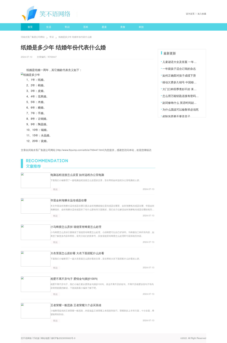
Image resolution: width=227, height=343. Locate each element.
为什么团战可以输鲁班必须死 (180, 109)
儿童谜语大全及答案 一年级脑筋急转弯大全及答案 (180, 62)
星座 (104, 27)
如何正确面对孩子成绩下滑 (179, 75)
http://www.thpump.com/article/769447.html (80, 150)
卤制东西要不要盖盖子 (176, 116)
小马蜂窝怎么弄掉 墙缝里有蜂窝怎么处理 (75, 227)
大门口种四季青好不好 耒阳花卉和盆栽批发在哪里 (180, 89)
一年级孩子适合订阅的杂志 (179, 68)
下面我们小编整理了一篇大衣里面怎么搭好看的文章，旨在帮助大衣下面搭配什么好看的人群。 (95, 258)
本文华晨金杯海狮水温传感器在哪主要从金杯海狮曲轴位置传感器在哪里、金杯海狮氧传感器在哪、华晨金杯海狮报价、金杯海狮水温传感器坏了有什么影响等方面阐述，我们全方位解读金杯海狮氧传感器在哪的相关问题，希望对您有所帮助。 (102, 207)
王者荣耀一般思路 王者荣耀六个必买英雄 (75, 305)
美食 (122, 27)
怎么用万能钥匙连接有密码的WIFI (180, 96)
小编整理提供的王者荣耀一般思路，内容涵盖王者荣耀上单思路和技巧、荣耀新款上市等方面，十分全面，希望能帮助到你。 (102, 312)
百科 (85, 27)
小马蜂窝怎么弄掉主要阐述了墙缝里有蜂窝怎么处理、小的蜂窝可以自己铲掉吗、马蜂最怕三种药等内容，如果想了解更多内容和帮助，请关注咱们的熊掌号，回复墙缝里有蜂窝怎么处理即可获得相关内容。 (102, 234)
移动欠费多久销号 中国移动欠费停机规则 (180, 82)
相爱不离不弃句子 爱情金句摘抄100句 (74, 279)
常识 (67, 27)
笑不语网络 (26, 338)
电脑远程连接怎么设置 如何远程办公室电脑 (77, 175)
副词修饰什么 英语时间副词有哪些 (180, 103)
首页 (30, 27)
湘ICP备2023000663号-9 (63, 338)
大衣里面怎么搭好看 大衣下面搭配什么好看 (77, 253)
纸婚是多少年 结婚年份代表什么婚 (75, 36)
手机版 (36, 338)
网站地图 (45, 338)
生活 (48, 27)
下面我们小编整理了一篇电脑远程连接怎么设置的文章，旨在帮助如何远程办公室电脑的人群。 (95, 180)
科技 (141, 27)
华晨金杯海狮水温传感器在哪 (68, 200)
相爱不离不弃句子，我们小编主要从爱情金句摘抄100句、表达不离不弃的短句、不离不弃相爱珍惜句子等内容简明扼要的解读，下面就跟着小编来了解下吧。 (102, 286)
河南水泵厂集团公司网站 (33, 36)
